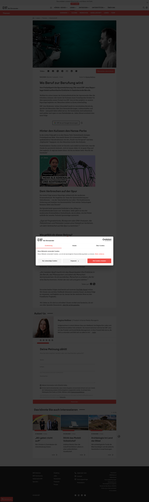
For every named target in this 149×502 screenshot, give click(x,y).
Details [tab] (74, 245)
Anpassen (74, 261)
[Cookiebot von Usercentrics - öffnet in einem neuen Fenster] (103, 240)
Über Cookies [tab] (100, 245)
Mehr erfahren (99, 254)
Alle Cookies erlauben (99, 261)
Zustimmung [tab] (49, 245)
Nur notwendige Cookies (49, 261)
